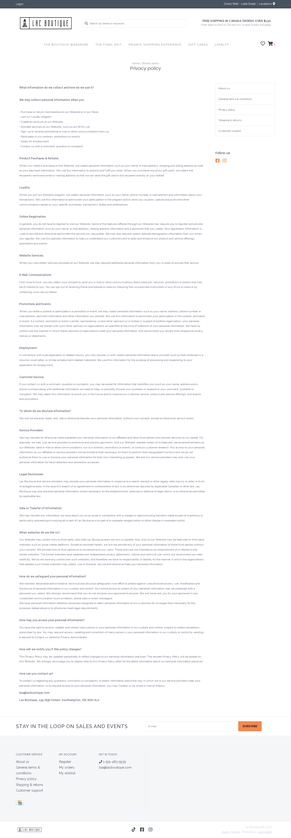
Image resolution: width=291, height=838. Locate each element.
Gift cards (198, 44)
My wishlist (67, 773)
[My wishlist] (263, 44)
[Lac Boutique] (46, 23)
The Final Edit (108, 44)
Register (65, 762)
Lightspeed (265, 831)
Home (135, 63)
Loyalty (222, 44)
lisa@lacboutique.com (115, 767)
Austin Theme (231, 831)
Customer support (229, 130)
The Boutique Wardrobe (66, 44)
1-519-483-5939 (114, 762)
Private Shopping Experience (155, 44)
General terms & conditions (235, 99)
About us (224, 88)
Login (19, 4)
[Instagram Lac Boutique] (226, 161)
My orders (66, 767)
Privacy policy (150, 63)
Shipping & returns (230, 120)
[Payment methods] (20, 803)
